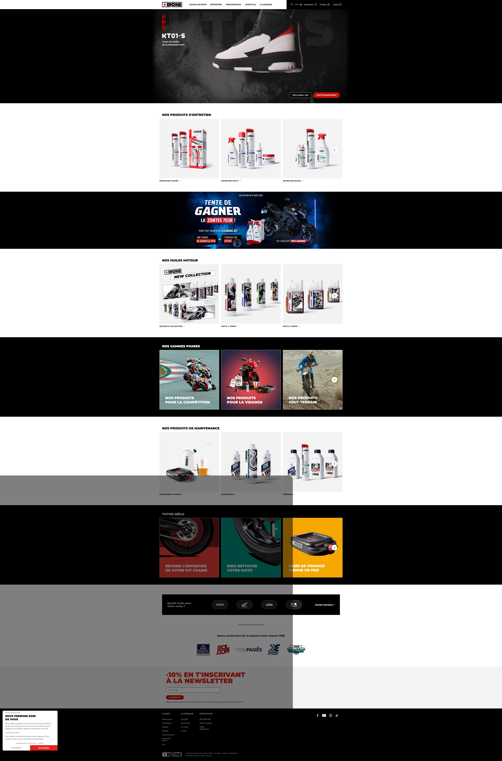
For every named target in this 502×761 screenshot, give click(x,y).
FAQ (163, 744)
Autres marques (324, 604)
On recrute (184, 727)
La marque (266, 4)
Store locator (185, 723)
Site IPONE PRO (205, 719)
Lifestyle (250, 4)
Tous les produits (168, 735)
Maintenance (233, 4)
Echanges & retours (166, 740)
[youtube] (324, 715)
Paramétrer (16, 748)
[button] (3, 758)
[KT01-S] (251, 56)
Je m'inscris (174, 697)
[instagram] (330, 715)
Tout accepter (44, 748)
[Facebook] (318, 715)
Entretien (216, 4)
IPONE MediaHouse (204, 728)
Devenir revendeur (206, 723)
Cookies (217, 753)
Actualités (184, 719)
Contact (184, 731)
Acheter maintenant (326, 95)
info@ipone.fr (233, 753)
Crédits (210, 753)
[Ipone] (172, 754)
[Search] (292, 4)
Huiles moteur (197, 4)
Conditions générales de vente (196, 753)
